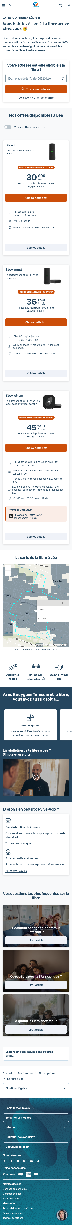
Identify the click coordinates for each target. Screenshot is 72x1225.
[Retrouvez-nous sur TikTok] (38, 1161)
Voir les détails (36, 247)
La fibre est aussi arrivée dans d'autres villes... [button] (29, 1053)
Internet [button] (11, 1127)
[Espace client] (68, 5)
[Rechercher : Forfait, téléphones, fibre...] (10, 5)
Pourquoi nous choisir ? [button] (20, 1136)
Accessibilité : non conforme (18, 1208)
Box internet (25, 1073)
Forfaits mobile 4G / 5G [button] (20, 1107)
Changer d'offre (44, 97)
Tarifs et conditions (13, 1217)
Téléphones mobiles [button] (18, 1117)
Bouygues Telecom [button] (17, 1146)
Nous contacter (11, 1198)
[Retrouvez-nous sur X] (11, 1161)
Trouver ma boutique (18, 843)
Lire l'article (36, 940)
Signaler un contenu (13, 1213)
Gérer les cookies (12, 1193)
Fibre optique (47, 1073)
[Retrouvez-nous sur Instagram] (25, 1161)
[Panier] (60, 5)
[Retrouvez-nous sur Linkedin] (31, 1161)
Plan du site (9, 1203)
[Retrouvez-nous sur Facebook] (5, 1161)
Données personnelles (15, 1188)
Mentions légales (12, 1183)
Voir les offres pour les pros (30, 127)
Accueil (7, 1073)
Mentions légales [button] (16, 1088)
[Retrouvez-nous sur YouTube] (18, 1161)
